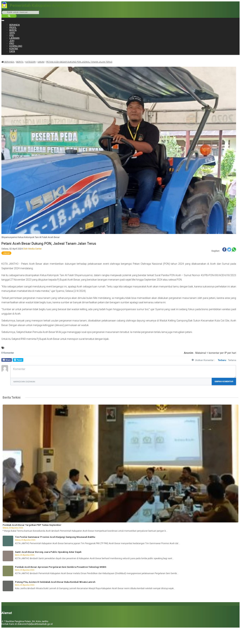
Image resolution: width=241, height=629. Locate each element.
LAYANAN (14, 38)
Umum (6, 253)
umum (41, 62)
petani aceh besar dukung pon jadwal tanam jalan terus (79, 62)
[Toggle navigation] (2, 20)
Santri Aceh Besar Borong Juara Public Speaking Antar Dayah (48, 552)
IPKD (11, 43)
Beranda (9, 62)
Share (8, 360)
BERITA (13, 30)
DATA (12, 51)
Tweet (19, 360)
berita (19, 62)
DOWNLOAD (15, 46)
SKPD (12, 32)
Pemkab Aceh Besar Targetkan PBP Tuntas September (32, 525)
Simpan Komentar (224, 381)
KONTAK (13, 48)
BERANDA (14, 24)
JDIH (11, 40)
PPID (11, 35)
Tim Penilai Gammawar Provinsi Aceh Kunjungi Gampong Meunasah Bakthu (55, 537)
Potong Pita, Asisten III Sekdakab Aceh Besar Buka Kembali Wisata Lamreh (55, 582)
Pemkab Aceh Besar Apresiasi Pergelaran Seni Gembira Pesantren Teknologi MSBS (60, 567)
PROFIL (13, 27)
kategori (30, 62)
